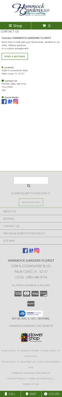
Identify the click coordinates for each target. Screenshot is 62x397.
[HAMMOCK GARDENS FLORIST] (31, 17)
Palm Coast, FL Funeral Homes (20, 350)
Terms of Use (31, 384)
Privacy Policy (16, 378)
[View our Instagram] (15, 103)
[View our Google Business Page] (9, 103)
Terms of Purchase (40, 378)
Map (32, 394)
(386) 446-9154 (18, 83)
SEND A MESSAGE (14, 56)
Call (11, 394)
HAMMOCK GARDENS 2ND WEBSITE (31, 326)
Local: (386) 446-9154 (31, 277)
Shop (17, 25)
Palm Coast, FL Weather (16, 361)
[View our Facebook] (4, 103)
